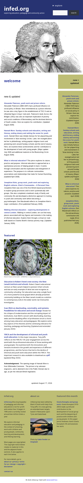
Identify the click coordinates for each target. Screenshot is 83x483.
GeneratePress (52, 480)
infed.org (16, 8)
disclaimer (8, 466)
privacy (16, 462)
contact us (8, 471)
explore (58, 5)
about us (7, 462)
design (13, 464)
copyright (21, 464)
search (73, 13)
